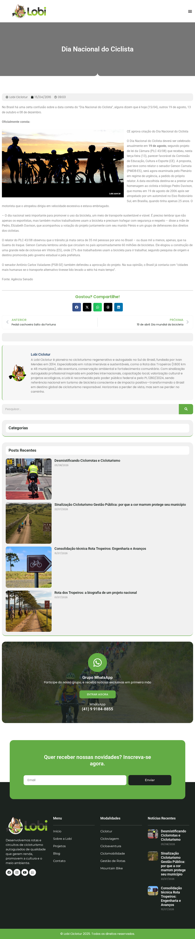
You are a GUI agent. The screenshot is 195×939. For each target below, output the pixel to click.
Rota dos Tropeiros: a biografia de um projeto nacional (95, 593)
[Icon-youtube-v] (24, 872)
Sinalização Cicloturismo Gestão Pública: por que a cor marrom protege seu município (120, 505)
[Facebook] (9, 872)
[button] (190, 11)
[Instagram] (17, 872)
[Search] (186, 409)
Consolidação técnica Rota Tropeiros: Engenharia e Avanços (100, 549)
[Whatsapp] (32, 872)
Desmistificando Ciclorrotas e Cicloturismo (87, 460)
